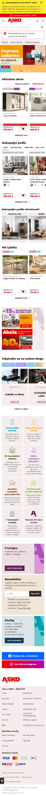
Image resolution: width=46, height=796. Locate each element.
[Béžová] (8, 184)
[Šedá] (4, 184)
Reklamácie (27, 693)
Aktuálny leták (29, 735)
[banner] (17, 318)
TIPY (31, 365)
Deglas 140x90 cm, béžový (14, 277)
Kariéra (5, 720)
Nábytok (4, 42)
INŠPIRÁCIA (9, 365)
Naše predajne (8, 704)
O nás (4, 693)
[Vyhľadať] (43, 27)
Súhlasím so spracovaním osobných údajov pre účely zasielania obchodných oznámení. (19, 603)
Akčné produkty (8, 735)
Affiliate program (30, 720)
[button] (2, 781)
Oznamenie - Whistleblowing (29, 714)
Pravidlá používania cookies (11, 781)
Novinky (5, 746)
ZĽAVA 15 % (7, 84)
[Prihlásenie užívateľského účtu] (37, 20)
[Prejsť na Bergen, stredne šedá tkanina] (15, 165)
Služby (4, 709)
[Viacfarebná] (31, 184)
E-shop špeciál (8, 740)
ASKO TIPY (29, 147)
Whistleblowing (27, 777)
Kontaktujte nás (29, 709)
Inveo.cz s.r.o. (14, 790)
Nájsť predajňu (14, 568)
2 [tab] (21, 71)
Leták (5, 147)
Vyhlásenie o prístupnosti (33, 725)
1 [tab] (17, 71)
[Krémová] (38, 184)
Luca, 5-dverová (9, 115)
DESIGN (21, 365)
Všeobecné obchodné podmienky (13, 772)
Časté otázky (28, 704)
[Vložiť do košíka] (23, 129)
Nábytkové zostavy (32, 42)
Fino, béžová (36, 277)
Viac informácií (24, 608)
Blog (3, 725)
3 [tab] (25, 71)
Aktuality (5, 698)
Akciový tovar (16, 147)
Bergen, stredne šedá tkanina (12, 179)
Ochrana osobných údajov (11, 777)
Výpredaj (26, 740)
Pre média (6, 714)
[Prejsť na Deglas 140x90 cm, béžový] (15, 264)
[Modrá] (42, 184)
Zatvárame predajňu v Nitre (24, 15)
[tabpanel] (23, 58)
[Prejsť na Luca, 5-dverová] (15, 102)
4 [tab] (29, 71)
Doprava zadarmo (22, 84)
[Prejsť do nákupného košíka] (43, 20)
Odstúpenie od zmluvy (32, 698)
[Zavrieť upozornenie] (41, 2)
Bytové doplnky (16, 42)
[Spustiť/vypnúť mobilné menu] (3, 20)
